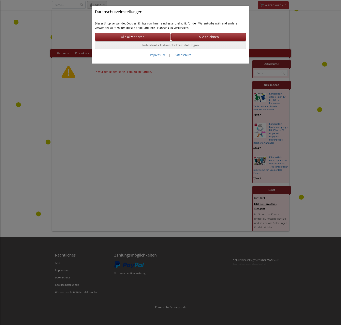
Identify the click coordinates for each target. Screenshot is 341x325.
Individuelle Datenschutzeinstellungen (170, 45)
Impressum (157, 55)
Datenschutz (182, 55)
